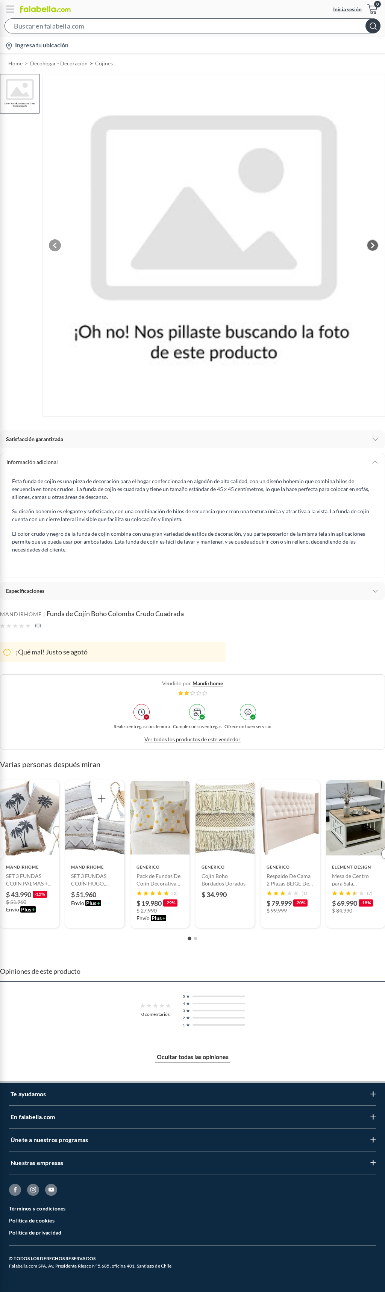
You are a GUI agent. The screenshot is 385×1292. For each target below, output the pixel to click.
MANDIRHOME (21, 614)
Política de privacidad (35, 1232)
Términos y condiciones (37, 1208)
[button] (192, 27)
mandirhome (207, 683)
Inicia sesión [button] (347, 9)
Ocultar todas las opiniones (193, 1056)
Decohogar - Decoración (59, 63)
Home (15, 63)
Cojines (104, 63)
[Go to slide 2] (195, 938)
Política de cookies (32, 1220)
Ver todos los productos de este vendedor (192, 739)
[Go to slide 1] (189, 938)
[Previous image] (55, 245)
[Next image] (373, 245)
